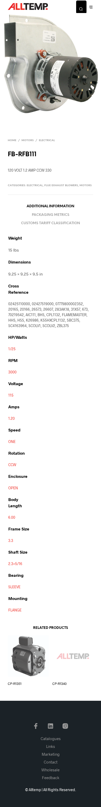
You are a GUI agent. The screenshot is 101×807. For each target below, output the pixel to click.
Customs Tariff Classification (50, 223)
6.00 (11, 517)
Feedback (50, 777)
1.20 (11, 418)
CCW (12, 464)
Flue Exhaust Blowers (61, 185)
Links (50, 746)
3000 (12, 372)
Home (12, 140)
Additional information (50, 206)
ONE (12, 441)
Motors (27, 140)
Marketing (51, 754)
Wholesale (50, 769)
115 (10, 395)
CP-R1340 (59, 683)
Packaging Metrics (50, 215)
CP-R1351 (14, 683)
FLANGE (14, 610)
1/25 (12, 349)
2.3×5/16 (15, 563)
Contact (50, 762)
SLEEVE (14, 587)
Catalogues (51, 738)
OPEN (13, 488)
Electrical (47, 140)
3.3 (10, 540)
